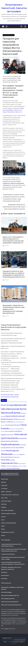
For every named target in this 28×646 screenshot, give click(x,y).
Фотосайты (4, 578)
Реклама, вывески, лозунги (8, 513)
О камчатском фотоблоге (8, 554)
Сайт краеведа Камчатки (7, 598)
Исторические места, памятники (10, 494)
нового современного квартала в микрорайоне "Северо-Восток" (13, 183)
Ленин (21, 447)
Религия (3, 516)
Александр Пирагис (14, 57)
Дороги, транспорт (6, 491)
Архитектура (4, 479)
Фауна (3, 526)
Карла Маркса (10, 434)
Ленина (3, 451)
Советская (15, 468)
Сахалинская (20, 466)
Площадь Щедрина (22, 463)
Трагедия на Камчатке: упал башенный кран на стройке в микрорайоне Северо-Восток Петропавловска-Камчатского (14, 274)
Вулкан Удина (16, 421)
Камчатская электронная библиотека (11, 604)
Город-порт (4, 485)
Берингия (9, 416)
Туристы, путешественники (8, 523)
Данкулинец (20, 428)
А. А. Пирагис (5, 628)
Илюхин (7, 431)
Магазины (4, 504)
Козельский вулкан (12, 441)
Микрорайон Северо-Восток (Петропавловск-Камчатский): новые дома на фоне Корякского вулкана (14, 207)
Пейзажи (3, 507)
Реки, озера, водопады (7, 510)
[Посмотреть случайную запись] (25, 26)
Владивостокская (12, 419)
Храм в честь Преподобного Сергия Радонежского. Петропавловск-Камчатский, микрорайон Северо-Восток (13, 240)
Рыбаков (15, 466)
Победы (3, 466)
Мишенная (22, 454)
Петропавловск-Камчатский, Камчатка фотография (14, 8)
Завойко (3, 431)
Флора (3, 529)
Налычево (5, 460)
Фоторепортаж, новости (8, 35)
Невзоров (12, 460)
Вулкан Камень (21, 419)
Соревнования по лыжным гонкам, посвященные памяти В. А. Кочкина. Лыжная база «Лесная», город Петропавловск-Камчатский (14, 198)
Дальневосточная (13, 428)
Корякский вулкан (10, 444)
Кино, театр (4, 498)
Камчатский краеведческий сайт (10, 595)
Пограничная (9, 466)
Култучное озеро (13, 447)
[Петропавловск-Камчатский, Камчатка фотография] (3, 26)
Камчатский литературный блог (10, 601)
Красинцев (23, 444)
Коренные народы (6, 501)
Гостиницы (4, 488)
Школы (3, 535)
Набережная (17, 457)
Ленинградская (12, 450)
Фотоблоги (4, 572)
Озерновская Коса (9, 463)
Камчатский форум (6, 592)
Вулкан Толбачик (7, 422)
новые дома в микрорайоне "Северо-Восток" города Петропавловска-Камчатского (13, 110)
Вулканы (3, 482)
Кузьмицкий (4, 447)
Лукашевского (16, 454)
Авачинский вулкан (11, 412)
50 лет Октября (7, 405)
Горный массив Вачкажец (12, 425)
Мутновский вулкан (7, 457)
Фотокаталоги (5, 575)
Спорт (2, 519)
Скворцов (9, 468)
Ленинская (6, 454)
